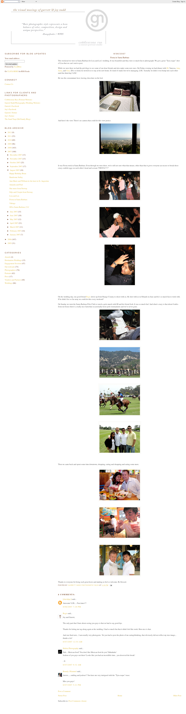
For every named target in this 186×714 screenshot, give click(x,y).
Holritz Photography (70, 648)
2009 (10, 144)
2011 (10, 136)
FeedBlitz (17, 66)
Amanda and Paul (16, 184)
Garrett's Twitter (11, 112)
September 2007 (16, 166)
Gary (68, 70)
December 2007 (16, 155)
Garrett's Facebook (12, 106)
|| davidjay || (67, 599)
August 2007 (15, 170)
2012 (10, 132)
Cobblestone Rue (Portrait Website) (18, 99)
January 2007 (15, 234)
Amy (178, 68)
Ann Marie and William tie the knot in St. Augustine (29, 181)
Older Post (177, 695)
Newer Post (62, 695)
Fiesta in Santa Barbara (18, 199)
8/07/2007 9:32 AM (72, 665)
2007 (10, 151)
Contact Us (9, 84)
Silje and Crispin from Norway (21, 192)
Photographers (10, 270)
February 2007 (16, 231)
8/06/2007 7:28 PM (72, 607)
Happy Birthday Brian (17, 173)
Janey (60, 70)
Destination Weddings (13, 260)
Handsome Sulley (16, 177)
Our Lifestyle (10, 267)
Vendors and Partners (13, 280)
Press (7, 276)
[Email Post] (111, 585)
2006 (10, 239)
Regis (88, 296)
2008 (10, 147)
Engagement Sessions (13, 263)
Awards (7, 257)
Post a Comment (64, 691)
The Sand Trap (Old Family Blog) (17, 119)
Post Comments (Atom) (77, 701)
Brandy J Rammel (70, 671)
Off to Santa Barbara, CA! (19, 207)
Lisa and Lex (14, 196)
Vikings (12, 203)
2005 (10, 243)
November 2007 (16, 158)
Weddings (8, 283)
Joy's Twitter (9, 116)
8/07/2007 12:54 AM (72, 641)
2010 (10, 140)
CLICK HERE (12, 71)
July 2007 (14, 211)
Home (120, 695)
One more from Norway (18, 188)
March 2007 (15, 227)
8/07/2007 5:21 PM (72, 685)
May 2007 (14, 219)
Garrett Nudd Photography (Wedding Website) (22, 103)
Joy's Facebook (10, 109)
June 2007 (14, 215)
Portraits (8, 273)
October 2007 (15, 162)
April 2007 (14, 223)
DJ (167, 68)
